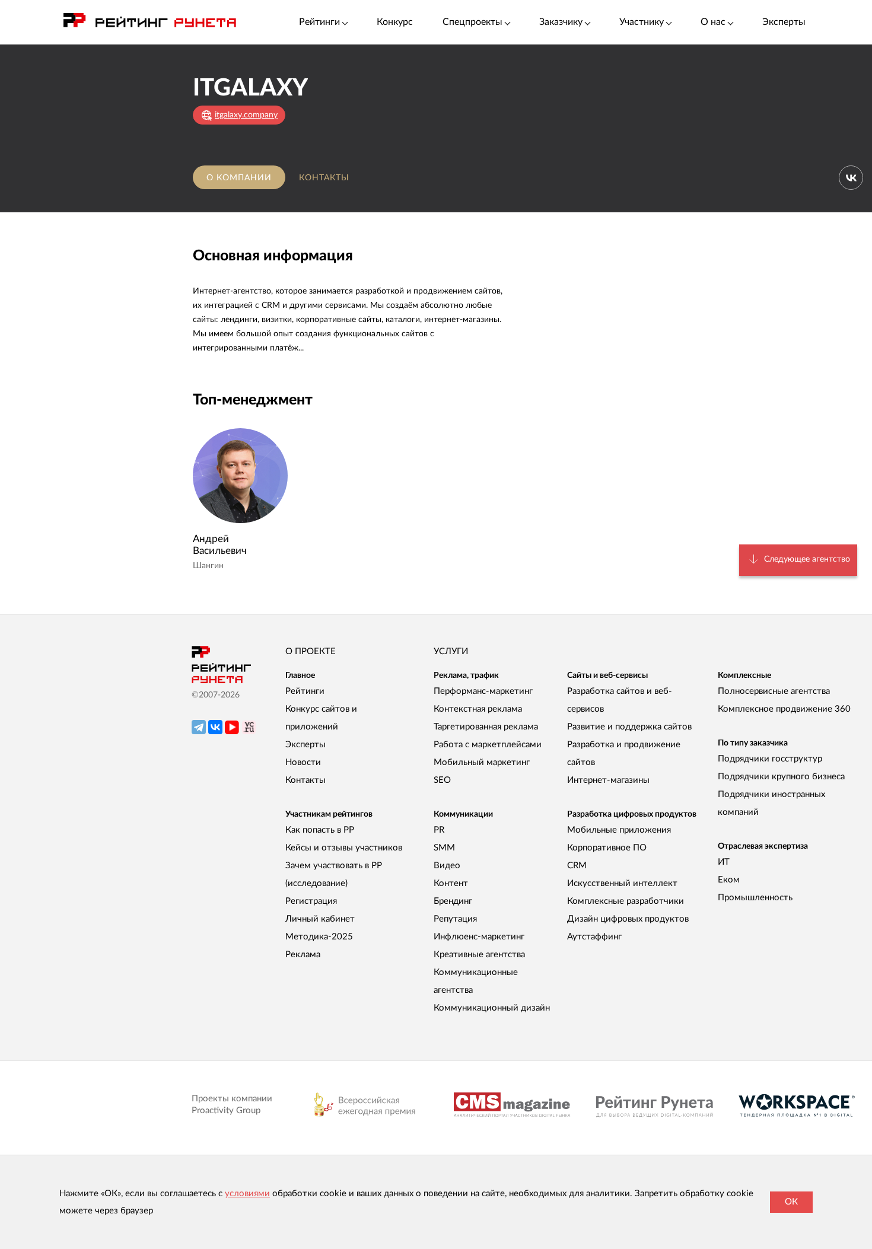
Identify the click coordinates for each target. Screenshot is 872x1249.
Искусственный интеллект (622, 883)
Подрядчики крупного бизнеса (781, 776)
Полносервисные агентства (774, 691)
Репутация (455, 919)
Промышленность (755, 897)
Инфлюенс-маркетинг (479, 936)
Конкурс (395, 22)
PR (439, 830)
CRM (577, 865)
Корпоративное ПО (607, 847)
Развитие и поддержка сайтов (629, 726)
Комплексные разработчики (625, 901)
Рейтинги (304, 691)
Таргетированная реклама (486, 726)
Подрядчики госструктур (770, 758)
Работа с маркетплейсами (488, 744)
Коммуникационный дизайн (492, 1007)
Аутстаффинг (594, 936)
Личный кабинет (320, 919)
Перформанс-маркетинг (483, 691)
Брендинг (453, 901)
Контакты (324, 178)
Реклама (302, 954)
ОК (791, 1201)
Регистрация (311, 901)
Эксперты (784, 22)
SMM (444, 847)
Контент (451, 883)
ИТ (724, 862)
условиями (247, 1193)
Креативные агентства (479, 954)
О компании (239, 178)
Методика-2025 (319, 936)
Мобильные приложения (619, 830)
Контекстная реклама (478, 709)
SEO (442, 780)
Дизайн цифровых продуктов (628, 919)
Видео (447, 865)
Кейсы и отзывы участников (343, 847)
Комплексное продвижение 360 (784, 709)
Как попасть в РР (319, 830)
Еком (729, 879)
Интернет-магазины (608, 780)
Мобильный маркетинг (482, 762)
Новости (303, 762)
